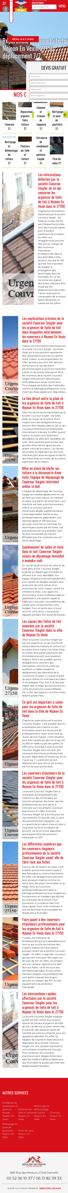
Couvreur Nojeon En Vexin (56, 1116)
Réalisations (23, 39)
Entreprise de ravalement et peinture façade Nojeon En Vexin (10, 1111)
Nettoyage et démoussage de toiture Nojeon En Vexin (41, 1113)
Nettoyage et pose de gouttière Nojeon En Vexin (10, 1131)
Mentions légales (50, 1188)
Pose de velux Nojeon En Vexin (26, 1134)
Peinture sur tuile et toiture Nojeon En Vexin (26, 1114)
